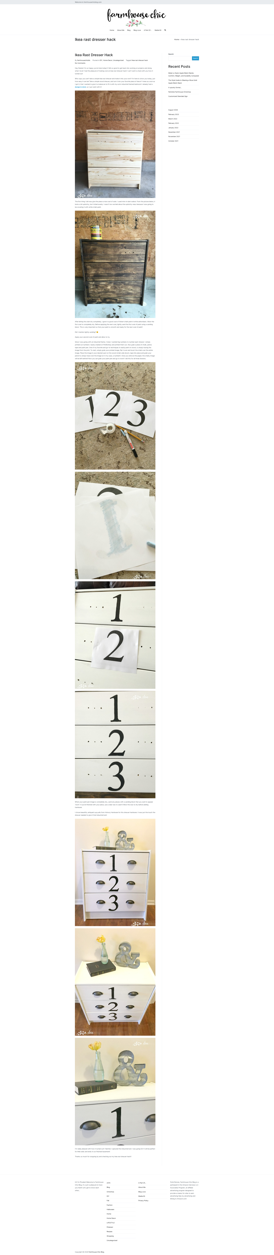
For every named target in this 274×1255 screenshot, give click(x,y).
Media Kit (158, 30)
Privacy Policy (143, 1200)
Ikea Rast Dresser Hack (94, 55)
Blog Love (137, 30)
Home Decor (107, 60)
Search (171, 54)
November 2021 (174, 136)
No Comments (80, 63)
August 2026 (173, 110)
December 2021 (174, 132)
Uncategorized (118, 60)
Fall (108, 1200)
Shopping (110, 1236)
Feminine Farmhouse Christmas (179, 92)
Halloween (110, 1209)
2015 (108, 1183)
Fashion (109, 1205)
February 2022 (173, 123)
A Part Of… (148, 30)
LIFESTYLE (111, 1223)
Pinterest (110, 1227)
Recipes (109, 1231)
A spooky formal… (175, 87)
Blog (128, 30)
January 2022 (173, 128)
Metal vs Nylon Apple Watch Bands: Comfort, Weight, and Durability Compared (183, 74)
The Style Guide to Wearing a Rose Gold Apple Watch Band (182, 81)
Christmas (110, 1192)
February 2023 (173, 114)
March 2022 (172, 119)
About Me (120, 30)
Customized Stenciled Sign (178, 96)
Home (112, 30)
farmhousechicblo (83, 60)
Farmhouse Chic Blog (96, 1252)
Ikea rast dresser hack (140, 60)
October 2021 (173, 141)
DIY (101, 60)
